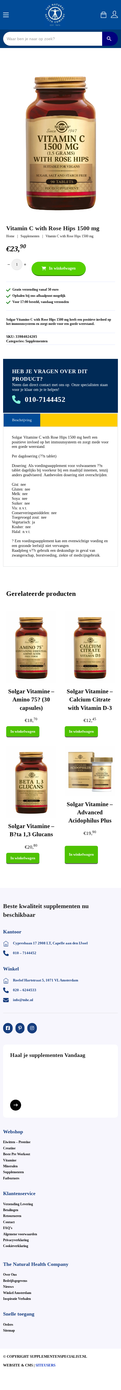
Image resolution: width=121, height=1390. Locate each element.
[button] (107, 71)
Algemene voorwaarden (20, 1234)
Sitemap (9, 1330)
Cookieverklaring (15, 1246)
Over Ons (10, 1275)
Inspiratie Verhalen (17, 1299)
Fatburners (11, 1178)
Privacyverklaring (16, 1240)
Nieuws (8, 1287)
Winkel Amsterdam (17, 1293)
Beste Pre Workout (16, 1154)
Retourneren (12, 1216)
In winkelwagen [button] (22, 731)
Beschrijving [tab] (22, 420)
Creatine (9, 1148)
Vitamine (9, 1160)
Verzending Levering (18, 1204)
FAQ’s (7, 1228)
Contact (9, 1222)
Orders (8, 1325)
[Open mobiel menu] (6, 15)
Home (10, 236)
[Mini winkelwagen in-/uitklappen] (103, 15)
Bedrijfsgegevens (15, 1281)
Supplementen (30, 236)
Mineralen (10, 1166)
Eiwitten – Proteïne (16, 1142)
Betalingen (10, 1210)
